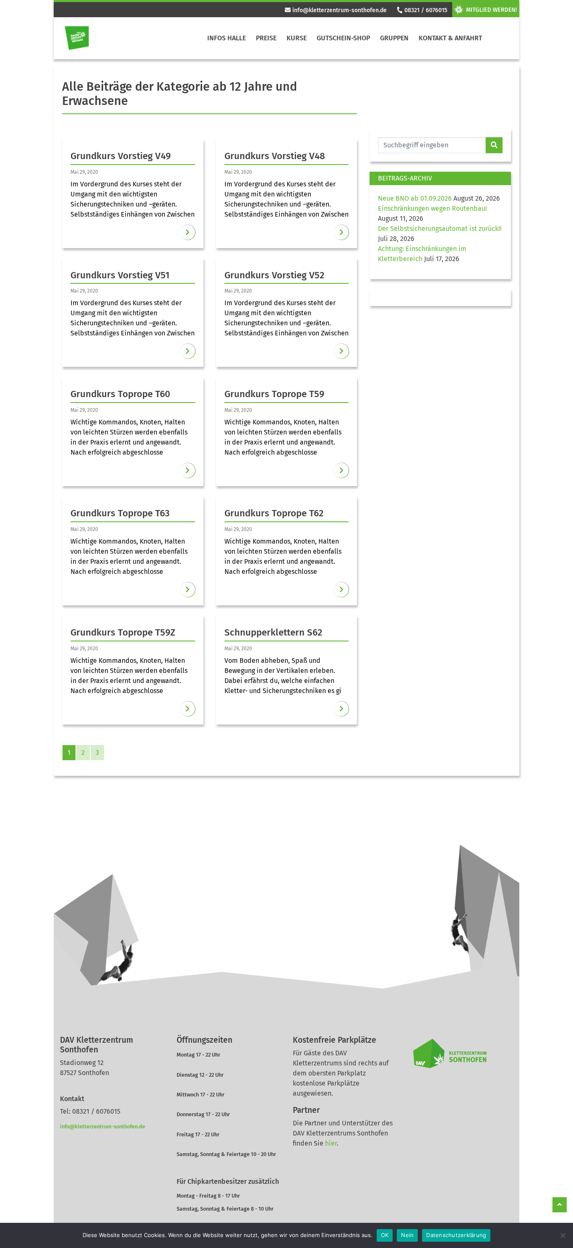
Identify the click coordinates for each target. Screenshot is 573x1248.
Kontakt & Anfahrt (450, 38)
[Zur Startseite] (77, 38)
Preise (266, 38)
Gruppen (394, 38)
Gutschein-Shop (343, 38)
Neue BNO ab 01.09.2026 (415, 198)
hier (331, 1143)
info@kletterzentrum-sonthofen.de (339, 10)
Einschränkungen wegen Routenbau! (432, 208)
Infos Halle (226, 38)
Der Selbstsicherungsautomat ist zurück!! (440, 229)
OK (385, 1235)
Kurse (296, 38)
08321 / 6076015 (425, 10)
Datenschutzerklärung (456, 1235)
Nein (407, 1235)
